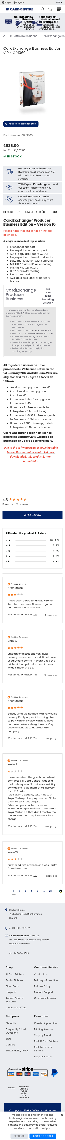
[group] (32, 499)
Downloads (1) (34, 212)
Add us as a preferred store (22, 123)
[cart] (50, 9)
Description (11, 212)
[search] (42, 9)
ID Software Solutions (23, 36)
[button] (14, 891)
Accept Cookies (43, 1136)
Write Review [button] (32, 515)
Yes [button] (35, 614)
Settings (19, 1136)
